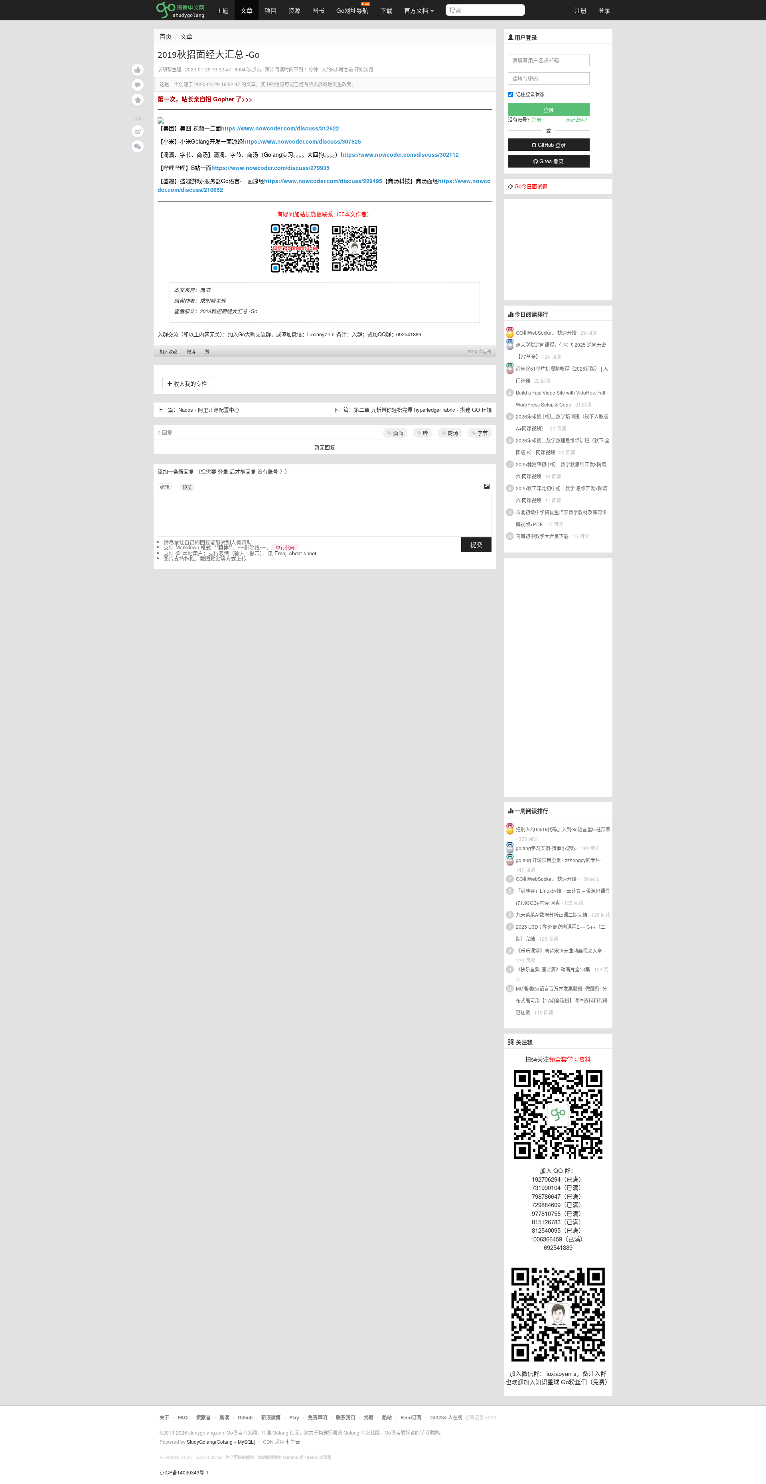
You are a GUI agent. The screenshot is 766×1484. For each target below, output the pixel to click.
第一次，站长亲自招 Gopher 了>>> (205, 99)
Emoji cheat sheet (295, 553)
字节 (482, 432)
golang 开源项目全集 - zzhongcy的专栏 (558, 859)
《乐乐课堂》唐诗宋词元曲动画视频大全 (559, 950)
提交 (476, 544)
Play (294, 1417)
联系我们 (345, 1417)
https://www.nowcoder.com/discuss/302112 (400, 154)
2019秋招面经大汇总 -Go (228, 311)
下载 (386, 10)
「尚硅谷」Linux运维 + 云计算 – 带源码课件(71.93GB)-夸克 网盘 (563, 896)
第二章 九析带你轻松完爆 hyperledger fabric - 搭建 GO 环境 (423, 409)
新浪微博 (270, 1417)
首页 (166, 36)
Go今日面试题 (531, 186)
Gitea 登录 (551, 161)
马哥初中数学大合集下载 (542, 536)
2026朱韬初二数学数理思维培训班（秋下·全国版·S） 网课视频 (563, 446)
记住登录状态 (530, 94)
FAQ (183, 1417)
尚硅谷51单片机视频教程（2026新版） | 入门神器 (562, 374)
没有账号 (267, 471)
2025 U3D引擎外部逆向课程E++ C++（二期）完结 (560, 932)
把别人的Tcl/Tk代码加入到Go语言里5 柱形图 (563, 829)
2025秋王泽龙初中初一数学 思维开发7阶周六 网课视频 (562, 494)
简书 (205, 290)
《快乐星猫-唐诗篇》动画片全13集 (553, 969)
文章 (247, 10)
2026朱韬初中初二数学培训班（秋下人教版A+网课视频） (562, 422)
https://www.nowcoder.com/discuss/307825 (302, 141)
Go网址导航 (352, 10)
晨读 (224, 1417)
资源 (294, 10)
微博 (191, 351)
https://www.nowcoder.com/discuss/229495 (323, 181)
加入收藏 (168, 351)
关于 (164, 1417)
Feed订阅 (411, 1417)
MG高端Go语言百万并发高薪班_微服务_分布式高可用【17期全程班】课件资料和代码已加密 (562, 1000)
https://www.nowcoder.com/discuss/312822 (280, 128)
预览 (187, 486)
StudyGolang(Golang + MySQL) (221, 1441)
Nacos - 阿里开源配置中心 (208, 409)
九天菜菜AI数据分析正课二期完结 (551, 914)
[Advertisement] (564, 249)
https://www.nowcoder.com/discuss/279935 (270, 168)
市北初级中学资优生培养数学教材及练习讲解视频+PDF (561, 518)
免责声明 (317, 1417)
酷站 (387, 1417)
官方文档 (417, 10)
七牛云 (293, 1441)
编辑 (165, 486)
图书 (318, 10)
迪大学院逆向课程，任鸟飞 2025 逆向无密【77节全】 (561, 350)
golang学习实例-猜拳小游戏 (546, 848)
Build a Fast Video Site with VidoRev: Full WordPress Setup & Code (560, 398)
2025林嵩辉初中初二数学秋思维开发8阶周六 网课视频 (561, 470)
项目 (270, 10)
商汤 (452, 432)
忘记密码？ (578, 119)
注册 (580, 10)
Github (245, 1417)
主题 (223, 10)
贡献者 (203, 1417)
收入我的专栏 (189, 383)
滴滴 (397, 432)
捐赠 (368, 1417)
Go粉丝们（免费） (586, 1381)
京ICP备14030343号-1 (184, 1472)
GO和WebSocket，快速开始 (546, 332)
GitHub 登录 (551, 144)
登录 (604, 10)
